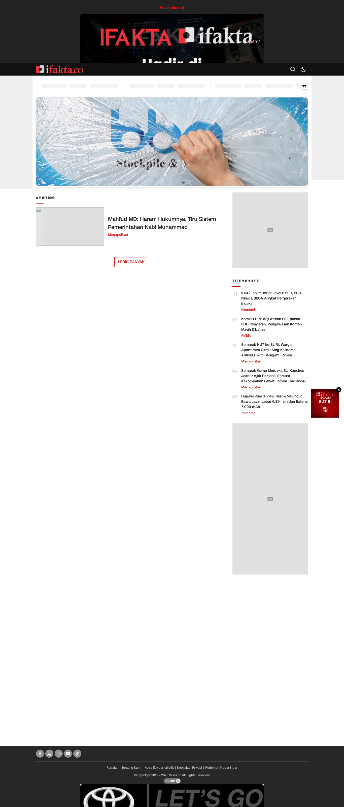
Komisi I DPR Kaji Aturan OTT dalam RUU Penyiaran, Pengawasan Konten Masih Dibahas (271, 324)
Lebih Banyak (131, 261)
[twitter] (49, 754)
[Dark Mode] (303, 69)
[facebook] (40, 754)
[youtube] (68, 754)
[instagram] (59, 754)
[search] (293, 69)
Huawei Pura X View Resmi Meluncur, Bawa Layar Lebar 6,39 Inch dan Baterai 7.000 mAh (274, 401)
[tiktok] (77, 754)
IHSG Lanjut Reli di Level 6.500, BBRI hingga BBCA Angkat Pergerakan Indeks (271, 298)
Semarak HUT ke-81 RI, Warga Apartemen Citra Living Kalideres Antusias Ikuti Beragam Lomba (268, 350)
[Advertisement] (270, 657)
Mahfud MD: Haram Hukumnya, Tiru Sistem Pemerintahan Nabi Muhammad (162, 223)
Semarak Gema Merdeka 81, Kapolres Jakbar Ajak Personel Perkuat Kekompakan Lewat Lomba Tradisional (273, 376)
